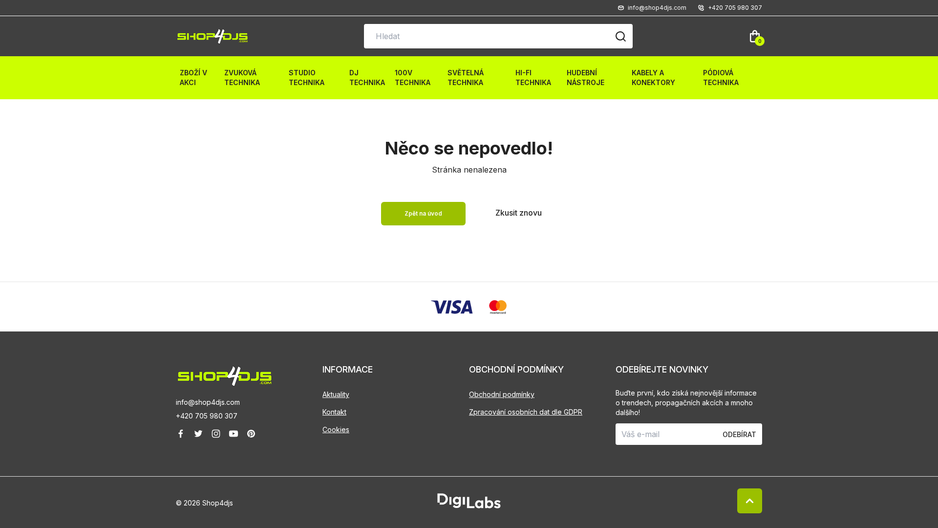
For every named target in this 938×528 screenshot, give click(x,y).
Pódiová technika (721, 77)
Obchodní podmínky (501, 394)
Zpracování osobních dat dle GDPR (525, 412)
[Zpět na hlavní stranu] (249, 376)
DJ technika (367, 77)
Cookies (335, 429)
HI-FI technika (533, 77)
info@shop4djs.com (208, 402)
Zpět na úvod (423, 213)
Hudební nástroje (585, 77)
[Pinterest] (251, 434)
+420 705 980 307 (206, 416)
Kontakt (334, 412)
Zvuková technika (242, 77)
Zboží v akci (193, 77)
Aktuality (335, 394)
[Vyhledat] (620, 36)
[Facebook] (181, 434)
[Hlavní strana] (212, 36)
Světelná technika (466, 77)
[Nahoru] (749, 500)
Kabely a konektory (653, 77)
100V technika (412, 77)
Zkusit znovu (518, 213)
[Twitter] (198, 434)
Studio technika (306, 77)
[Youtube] (233, 434)
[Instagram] (216, 434)
